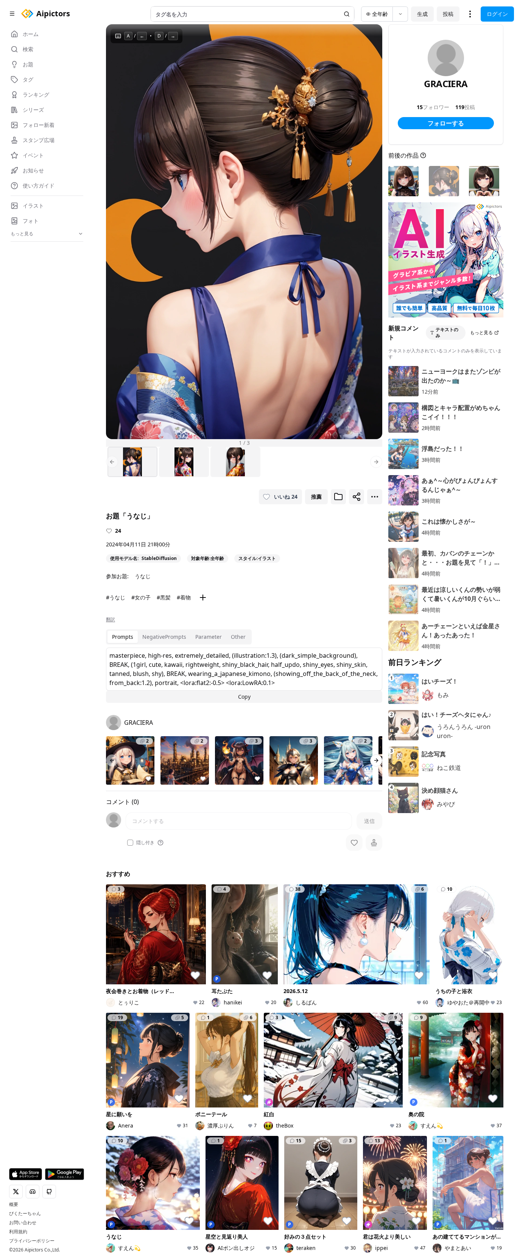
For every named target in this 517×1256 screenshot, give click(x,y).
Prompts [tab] (122, 636)
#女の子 (141, 597)
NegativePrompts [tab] (164, 636)
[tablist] (179, 636)
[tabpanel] (244, 675)
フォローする (446, 123)
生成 (422, 13)
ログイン (497, 13)
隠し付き (145, 843)
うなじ (143, 576)
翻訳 (110, 619)
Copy (244, 696)
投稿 (448, 13)
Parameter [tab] (208, 636)
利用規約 (18, 1232)
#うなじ (115, 597)
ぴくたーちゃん (25, 1214)
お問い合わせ (22, 1223)
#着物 (184, 597)
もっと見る (481, 332)
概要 (13, 1204)
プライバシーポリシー (32, 1241)
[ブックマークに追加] (338, 496)
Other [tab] (238, 636)
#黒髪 (164, 597)
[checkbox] (130, 843)
